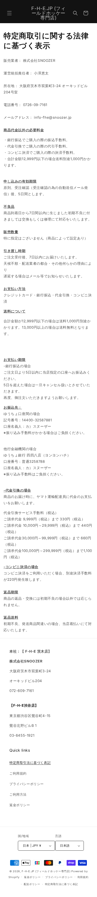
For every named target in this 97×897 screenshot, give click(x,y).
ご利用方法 (18, 794)
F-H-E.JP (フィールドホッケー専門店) (46, 871)
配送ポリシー (32, 884)
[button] (9, 13)
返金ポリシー (19, 805)
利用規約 (83, 877)
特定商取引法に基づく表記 (30, 763)
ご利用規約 (18, 773)
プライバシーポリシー (26, 784)
